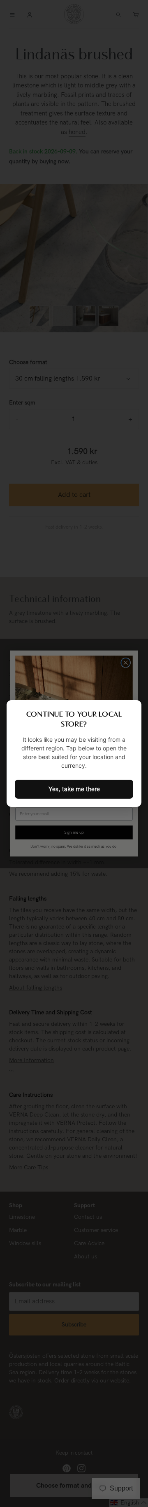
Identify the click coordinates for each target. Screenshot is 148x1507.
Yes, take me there (74, 789)
